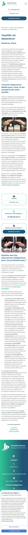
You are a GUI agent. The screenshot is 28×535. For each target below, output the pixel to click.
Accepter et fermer (14, 531)
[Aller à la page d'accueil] (9, 3)
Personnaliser (15, 527)
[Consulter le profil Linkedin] (13, 456)
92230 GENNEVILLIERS (14, 474)
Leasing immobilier (14, 431)
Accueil (11, 27)
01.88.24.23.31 (15, 9)
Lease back (14, 427)
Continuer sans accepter (7, 521)
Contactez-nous (14, 13)
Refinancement (14, 429)
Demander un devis (14, 18)
